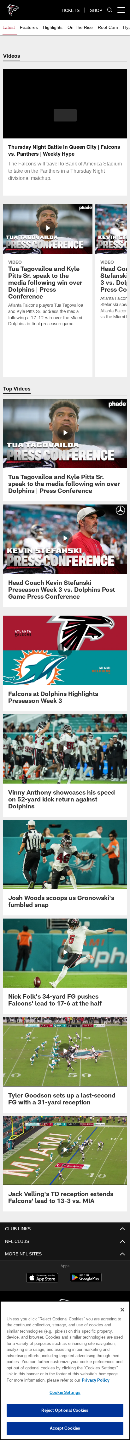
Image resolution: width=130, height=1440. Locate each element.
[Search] (109, 10)
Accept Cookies (65, 1428)
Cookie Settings (65, 1392)
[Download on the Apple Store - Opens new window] (42, 1278)
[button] (65, 119)
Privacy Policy (41, 1380)
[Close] (122, 1310)
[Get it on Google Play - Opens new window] (86, 1280)
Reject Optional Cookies (64, 1410)
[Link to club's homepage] (12, 8)
